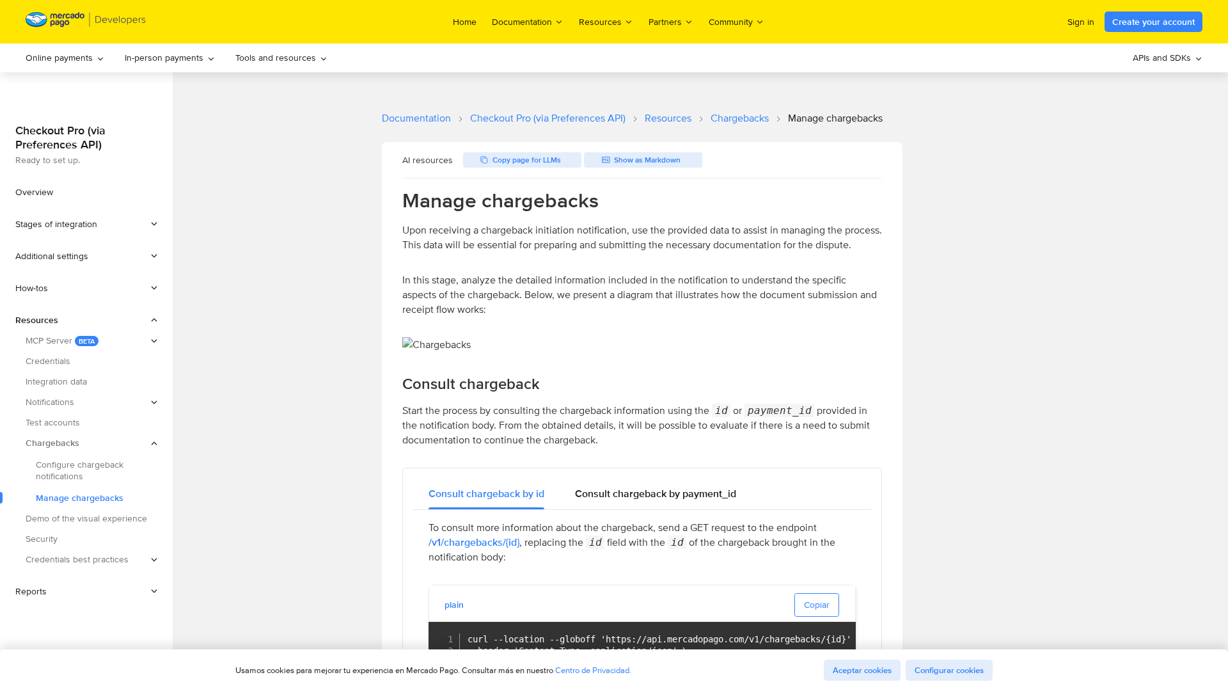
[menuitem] (65, 58)
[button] (86, 224)
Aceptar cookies (862, 670)
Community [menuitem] (731, 21)
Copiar (817, 604)
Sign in (1080, 21)
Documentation (416, 118)
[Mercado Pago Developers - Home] (86, 22)
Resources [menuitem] (600, 21)
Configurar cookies (949, 670)
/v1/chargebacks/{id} (474, 542)
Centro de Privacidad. (593, 670)
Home (464, 21)
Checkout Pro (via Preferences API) (548, 118)
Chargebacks (740, 118)
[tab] (486, 494)
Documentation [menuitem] (522, 21)
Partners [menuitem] (665, 21)
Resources (668, 118)
